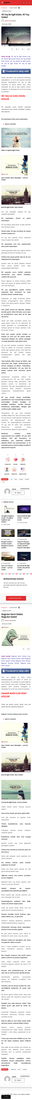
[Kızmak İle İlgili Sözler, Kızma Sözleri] (16, 790)
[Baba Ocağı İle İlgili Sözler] (16, 138)
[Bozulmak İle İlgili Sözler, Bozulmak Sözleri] (24, 556)
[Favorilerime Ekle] (12, 49)
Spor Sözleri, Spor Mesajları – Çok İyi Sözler (14, 179)
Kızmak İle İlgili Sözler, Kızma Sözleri (14, 802)
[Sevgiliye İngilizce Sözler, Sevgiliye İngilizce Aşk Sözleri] (8, 509)
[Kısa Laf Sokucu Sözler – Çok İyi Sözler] (8, 556)
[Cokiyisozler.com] (5, 2)
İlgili (15, 479)
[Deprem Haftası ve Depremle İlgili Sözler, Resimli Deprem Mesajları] (24, 533)
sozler (21, 479)
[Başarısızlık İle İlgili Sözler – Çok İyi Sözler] (24, 509)
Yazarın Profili (24, 488)
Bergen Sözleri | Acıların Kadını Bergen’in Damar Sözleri (7, 545)
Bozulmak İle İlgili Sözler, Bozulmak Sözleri (23, 568)
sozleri (27, 479)
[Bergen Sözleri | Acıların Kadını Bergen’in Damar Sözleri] (8, 533)
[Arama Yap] (23, 2)
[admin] (7, 492)
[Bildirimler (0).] (26, 2)
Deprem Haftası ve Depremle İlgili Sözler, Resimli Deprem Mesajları (23, 545)
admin (7, 21)
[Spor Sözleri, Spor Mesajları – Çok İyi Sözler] (16, 165)
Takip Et (19, 493)
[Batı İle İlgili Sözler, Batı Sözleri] (16, 195)
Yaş (3, 482)
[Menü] (29, 2)
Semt (19, 1069)
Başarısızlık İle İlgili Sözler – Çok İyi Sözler (23, 518)
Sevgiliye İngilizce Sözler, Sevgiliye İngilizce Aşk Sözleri (7, 519)
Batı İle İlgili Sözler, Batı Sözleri (12, 207)
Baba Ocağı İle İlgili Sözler (10, 150)
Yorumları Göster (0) (15, 598)
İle (11, 479)
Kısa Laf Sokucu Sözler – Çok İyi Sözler (7, 568)
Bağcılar (13, 1069)
